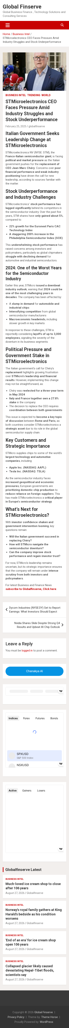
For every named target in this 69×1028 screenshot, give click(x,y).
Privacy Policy (16, 1017)
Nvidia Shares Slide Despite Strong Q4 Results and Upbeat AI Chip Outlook (37, 625)
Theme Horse (49, 1017)
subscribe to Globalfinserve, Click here (31, 589)
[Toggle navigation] (8, 25)
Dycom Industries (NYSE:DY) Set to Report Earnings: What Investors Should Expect (34, 609)
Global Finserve (22, 6)
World (46, 95)
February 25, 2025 (16, 126)
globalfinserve (37, 126)
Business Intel (16, 95)
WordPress (46, 1022)
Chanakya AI (34, 671)
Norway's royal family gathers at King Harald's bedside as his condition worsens (34, 914)
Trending (33, 95)
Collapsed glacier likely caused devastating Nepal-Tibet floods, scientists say (30, 970)
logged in (27, 650)
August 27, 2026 (15, 892)
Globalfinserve (35, 892)
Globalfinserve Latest (23, 869)
